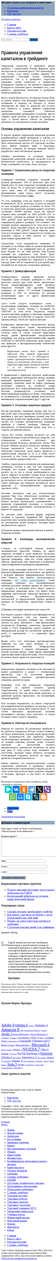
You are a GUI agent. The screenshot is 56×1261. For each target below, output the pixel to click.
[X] (39, 789)
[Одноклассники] (23, 789)
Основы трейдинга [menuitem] (18, 1176)
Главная (11, 24)
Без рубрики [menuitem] (14, 1139)
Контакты (12, 10)
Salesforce (29, 1057)
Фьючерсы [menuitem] (13, 1227)
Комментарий (9, 836)
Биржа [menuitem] (10, 1145)
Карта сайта (14, 27)
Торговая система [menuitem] (17, 1195)
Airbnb (31, 1026)
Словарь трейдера (17, 34)
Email (4, 866)
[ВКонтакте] (16, 789)
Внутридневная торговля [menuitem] (21, 1148)
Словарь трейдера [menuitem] (17, 1192)
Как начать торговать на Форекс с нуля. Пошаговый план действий (30, 916)
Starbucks (39, 1061)
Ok (2, 1258)
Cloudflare (5, 1038)
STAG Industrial (29, 1061)
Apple (6, 1034)
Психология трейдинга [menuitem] (20, 1189)
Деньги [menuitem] (11, 1151)
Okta (44, 1049)
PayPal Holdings (28, 1053)
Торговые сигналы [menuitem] (17, 1201)
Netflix (17, 1049)
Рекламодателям (16, 30)
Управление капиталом (13, 816)
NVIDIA (31, 1049)
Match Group (8, 1045)
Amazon (10, 1029)
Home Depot (13, 1041)
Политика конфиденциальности (25, 7)
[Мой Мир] (20, 796)
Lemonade (26, 1040)
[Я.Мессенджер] (8, 789)
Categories (13, 808)
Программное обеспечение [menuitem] (22, 1186)
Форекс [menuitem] (11, 1223)
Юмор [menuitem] (10, 1230)
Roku (7, 1057)
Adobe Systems (14, 1025)
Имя (3, 861)
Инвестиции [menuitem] (14, 1154)
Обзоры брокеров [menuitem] (17, 1170)
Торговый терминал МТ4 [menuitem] (21, 1208)
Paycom (14, 1054)
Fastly (41, 1038)
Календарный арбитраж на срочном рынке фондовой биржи (27, 898)
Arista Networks (21, 1034)
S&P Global (17, 1058)
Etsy (35, 1037)
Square (17, 1060)
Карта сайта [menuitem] (14, 1238)
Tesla (12, 1064)
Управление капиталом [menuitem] (20, 1211)
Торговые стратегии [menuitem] (18, 1205)
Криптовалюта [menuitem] (15, 1167)
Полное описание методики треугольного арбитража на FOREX (31, 891)
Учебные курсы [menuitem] (16, 1214)
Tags (10, 811)
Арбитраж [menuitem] (13, 1136)
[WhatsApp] (12, 796)
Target (46, 1061)
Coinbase (13, 1038)
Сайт (3, 872)
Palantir (5, 1053)
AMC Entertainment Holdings (30, 1030)
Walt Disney (30, 1065)
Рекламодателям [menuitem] (16, 1241)
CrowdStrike (24, 1037)
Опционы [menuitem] (12, 1173)
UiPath (21, 1064)
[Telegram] (31, 789)
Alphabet (41, 1025)
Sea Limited (41, 1058)
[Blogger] (43, 796)
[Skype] (28, 796)
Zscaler (18, 1067)
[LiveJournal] (35, 796)
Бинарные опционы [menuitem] (18, 1142)
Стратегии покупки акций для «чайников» (31, 927)
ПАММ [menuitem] (11, 1180)
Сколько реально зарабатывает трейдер (30, 911)
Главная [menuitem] (11, 1235)
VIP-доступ (14, 14)
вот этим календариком (30, 580)
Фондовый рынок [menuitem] (17, 1220)
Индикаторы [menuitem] (14, 1158)
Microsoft (41, 1045)
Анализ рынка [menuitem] (15, 1133)
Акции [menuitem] (10, 1129)
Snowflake (7, 1061)
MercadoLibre (23, 1045)
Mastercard (42, 1040)
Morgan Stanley (7, 1050)
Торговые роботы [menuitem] (17, 1198)
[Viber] (47, 789)
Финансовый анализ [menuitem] (18, 1217)
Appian (44, 1030)
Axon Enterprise (39, 1034)
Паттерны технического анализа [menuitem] (25, 1183)
